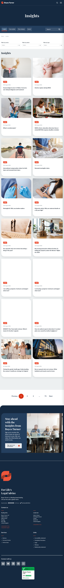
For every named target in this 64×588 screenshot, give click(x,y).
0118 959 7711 (5, 526)
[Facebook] (18, 563)
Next (50, 396)
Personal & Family (7, 540)
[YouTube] (8, 563)
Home (2, 36)
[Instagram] (23, 563)
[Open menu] (61, 3)
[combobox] (9, 45)
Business (5, 538)
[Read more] (16, 77)
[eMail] (3, 563)
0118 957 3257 (5, 527)
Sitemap (37, 544)
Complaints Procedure (40, 540)
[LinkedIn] (13, 563)
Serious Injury (6, 542)
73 (46, 396)
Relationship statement (40, 547)
